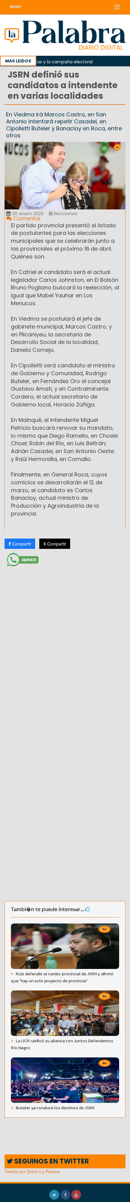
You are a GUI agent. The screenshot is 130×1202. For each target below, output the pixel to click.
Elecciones (65, 213)
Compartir (21, 544)
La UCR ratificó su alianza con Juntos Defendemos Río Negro (62, 1044)
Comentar (26, 218)
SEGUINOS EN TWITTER (51, 1161)
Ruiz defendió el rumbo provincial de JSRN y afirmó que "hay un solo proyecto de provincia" (62, 977)
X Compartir (54, 544)
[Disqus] (65, 649)
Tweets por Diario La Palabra (32, 1171)
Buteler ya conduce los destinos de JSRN (54, 1108)
